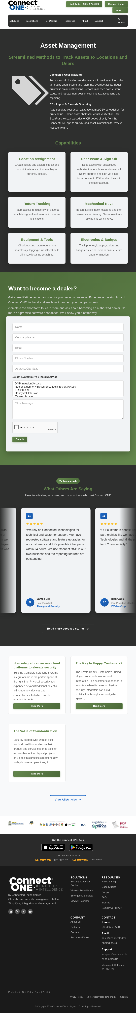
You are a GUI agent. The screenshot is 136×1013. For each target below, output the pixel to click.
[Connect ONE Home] (26, 5)
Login (119, 10)
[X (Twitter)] (17, 911)
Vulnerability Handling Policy (101, 996)
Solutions (14, 21)
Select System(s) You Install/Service (34, 377)
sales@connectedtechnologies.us (114, 940)
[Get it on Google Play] (81, 847)
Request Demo (116, 4)
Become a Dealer (79, 937)
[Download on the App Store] (53, 847)
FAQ (104, 897)
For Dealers (51, 21)
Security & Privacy (112, 907)
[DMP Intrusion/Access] (68, 383)
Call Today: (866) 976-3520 (84, 4)
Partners (75, 927)
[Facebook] (23, 911)
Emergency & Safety (81, 895)
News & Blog (109, 881)
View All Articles (66, 799)
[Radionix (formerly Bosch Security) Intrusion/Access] (68, 386)
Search (121, 22)
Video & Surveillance (81, 890)
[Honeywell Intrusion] (68, 393)
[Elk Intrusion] (68, 390)
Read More (37, 706)
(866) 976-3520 (111, 927)
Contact (74, 932)
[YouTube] (30, 911)
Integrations (32, 21)
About (85, 21)
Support (99, 21)
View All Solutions (80, 900)
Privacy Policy (75, 996)
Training (106, 902)
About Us (75, 921)
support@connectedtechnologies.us (115, 956)
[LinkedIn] (10, 911)
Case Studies (109, 886)
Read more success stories (66, 628)
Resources (69, 21)
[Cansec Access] (68, 396)
